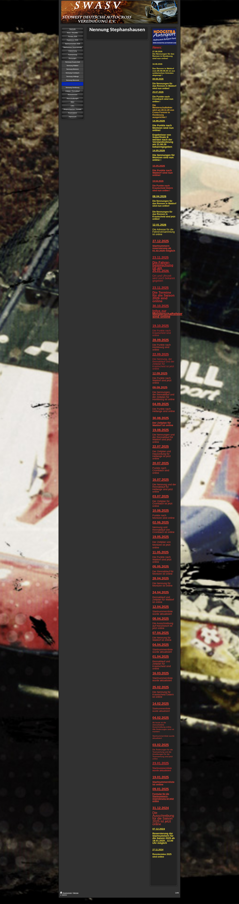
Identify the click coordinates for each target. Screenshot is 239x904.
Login (177, 892)
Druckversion (67, 893)
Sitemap (75, 893)
